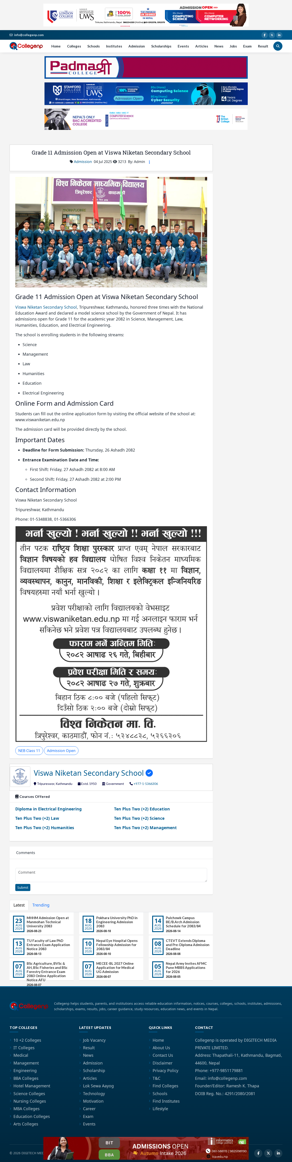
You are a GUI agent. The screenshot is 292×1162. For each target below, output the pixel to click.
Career (89, 1108)
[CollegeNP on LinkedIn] (279, 35)
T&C (156, 1078)
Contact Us (163, 1055)
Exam (247, 46)
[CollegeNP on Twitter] (272, 35)
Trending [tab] (41, 905)
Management (26, 1063)
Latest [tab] (19, 905)
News (218, 46)
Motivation (93, 1101)
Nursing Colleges (29, 1101)
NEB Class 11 (29, 750)
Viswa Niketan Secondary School (46, 307)
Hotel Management (31, 1085)
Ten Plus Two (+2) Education (142, 809)
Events (183, 46)
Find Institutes (166, 1101)
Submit (22, 887)
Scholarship (94, 1070)
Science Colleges (29, 1093)
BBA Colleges (25, 1078)
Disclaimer (162, 1063)
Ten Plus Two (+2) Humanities (44, 827)
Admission (136, 46)
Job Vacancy (94, 1040)
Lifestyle (160, 1108)
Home (56, 46)
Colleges (74, 46)
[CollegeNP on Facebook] (264, 35)
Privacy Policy (165, 1070)
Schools (93, 46)
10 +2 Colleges (27, 1040)
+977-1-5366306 (145, 784)
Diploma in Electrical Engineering (48, 809)
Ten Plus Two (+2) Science (139, 818)
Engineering (25, 1070)
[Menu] (149, 162)
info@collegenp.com (29, 35)
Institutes (114, 46)
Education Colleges (31, 1116)
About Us (161, 1047)
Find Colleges (165, 1085)
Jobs (233, 46)
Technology (94, 1093)
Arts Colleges (25, 1124)
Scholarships (161, 46)
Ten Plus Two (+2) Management (145, 827)
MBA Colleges (26, 1108)
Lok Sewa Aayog (98, 1085)
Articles (201, 46)
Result (263, 46)
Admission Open (61, 750)
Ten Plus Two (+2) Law (37, 818)
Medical (20, 1055)
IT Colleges (23, 1047)
